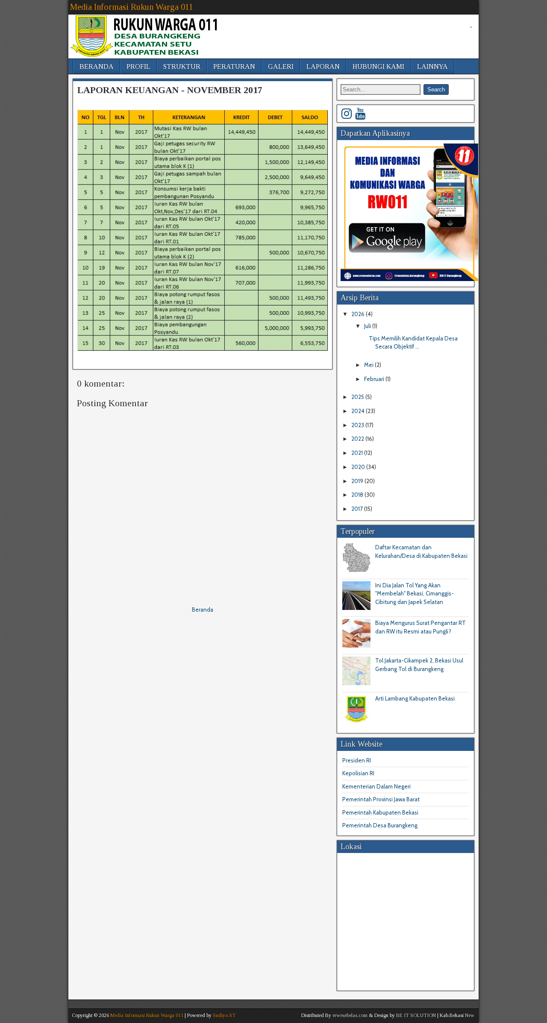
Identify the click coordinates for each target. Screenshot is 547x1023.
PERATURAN (234, 66)
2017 (357, 508)
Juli (368, 325)
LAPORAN (323, 66)
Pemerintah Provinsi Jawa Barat (381, 799)
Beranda (202, 609)
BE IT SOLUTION (416, 1015)
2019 (358, 481)
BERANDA (96, 66)
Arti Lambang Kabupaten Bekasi (415, 698)
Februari (374, 378)
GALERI (281, 66)
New (469, 1015)
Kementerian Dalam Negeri (376, 786)
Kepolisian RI (358, 773)
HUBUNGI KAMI (378, 66)
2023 (358, 425)
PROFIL (138, 66)
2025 (358, 396)
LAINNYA (432, 66)
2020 (358, 466)
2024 (358, 410)
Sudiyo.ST (224, 1015)
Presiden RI (356, 760)
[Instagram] (346, 113)
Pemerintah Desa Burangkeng (380, 825)
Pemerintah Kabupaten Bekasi (380, 812)
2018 (358, 494)
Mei (369, 364)
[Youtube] (360, 113)
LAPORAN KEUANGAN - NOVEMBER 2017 (169, 90)
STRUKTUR (181, 66)
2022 (358, 438)
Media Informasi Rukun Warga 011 (131, 7)
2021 (357, 452)
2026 (358, 314)
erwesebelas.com (350, 1015)
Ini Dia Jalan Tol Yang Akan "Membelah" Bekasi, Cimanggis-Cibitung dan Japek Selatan (414, 593)
